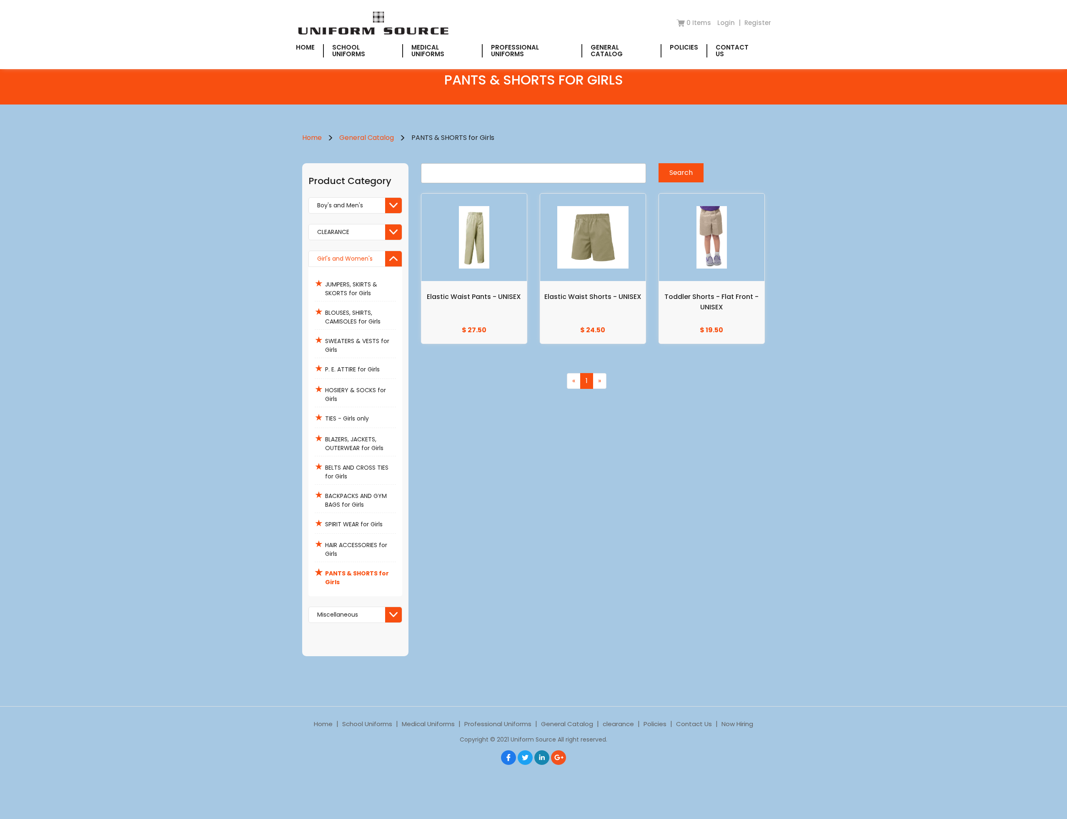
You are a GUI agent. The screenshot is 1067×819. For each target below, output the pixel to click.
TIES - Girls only (342, 417)
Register (757, 22)
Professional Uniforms (515, 50)
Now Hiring (737, 723)
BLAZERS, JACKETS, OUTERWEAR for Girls (349, 442)
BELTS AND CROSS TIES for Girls (351, 470)
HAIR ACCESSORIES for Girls (351, 548)
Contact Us (732, 50)
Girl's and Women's (345, 258)
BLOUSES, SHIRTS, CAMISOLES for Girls (348, 315)
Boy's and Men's (340, 205)
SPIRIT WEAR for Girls (349, 523)
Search (681, 172)
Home (305, 47)
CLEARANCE (333, 232)
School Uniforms (348, 50)
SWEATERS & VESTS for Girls (352, 344)
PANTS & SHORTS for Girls (352, 576)
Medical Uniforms (427, 50)
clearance (618, 723)
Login (726, 22)
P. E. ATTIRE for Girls (347, 368)
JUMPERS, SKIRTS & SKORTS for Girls (346, 287)
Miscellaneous (337, 614)
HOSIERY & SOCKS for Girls (350, 393)
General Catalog (607, 50)
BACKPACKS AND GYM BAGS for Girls (351, 498)
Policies (684, 47)
